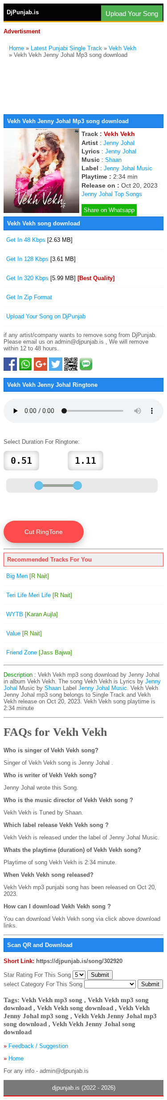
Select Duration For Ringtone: (42, 441)
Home (16, 48)
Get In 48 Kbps (39, 240)
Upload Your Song (132, 13)
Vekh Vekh (122, 48)
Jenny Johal (118, 143)
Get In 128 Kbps (41, 259)
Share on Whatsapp (109, 210)
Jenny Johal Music (128, 168)
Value (24, 633)
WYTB (32, 614)
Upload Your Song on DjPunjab (46, 316)
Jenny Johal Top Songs (111, 194)
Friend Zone (39, 652)
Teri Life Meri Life (39, 595)
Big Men (27, 576)
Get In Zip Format (29, 297)
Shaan (113, 160)
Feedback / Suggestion (38, 1046)
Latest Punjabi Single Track (66, 48)
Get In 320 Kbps (60, 278)
